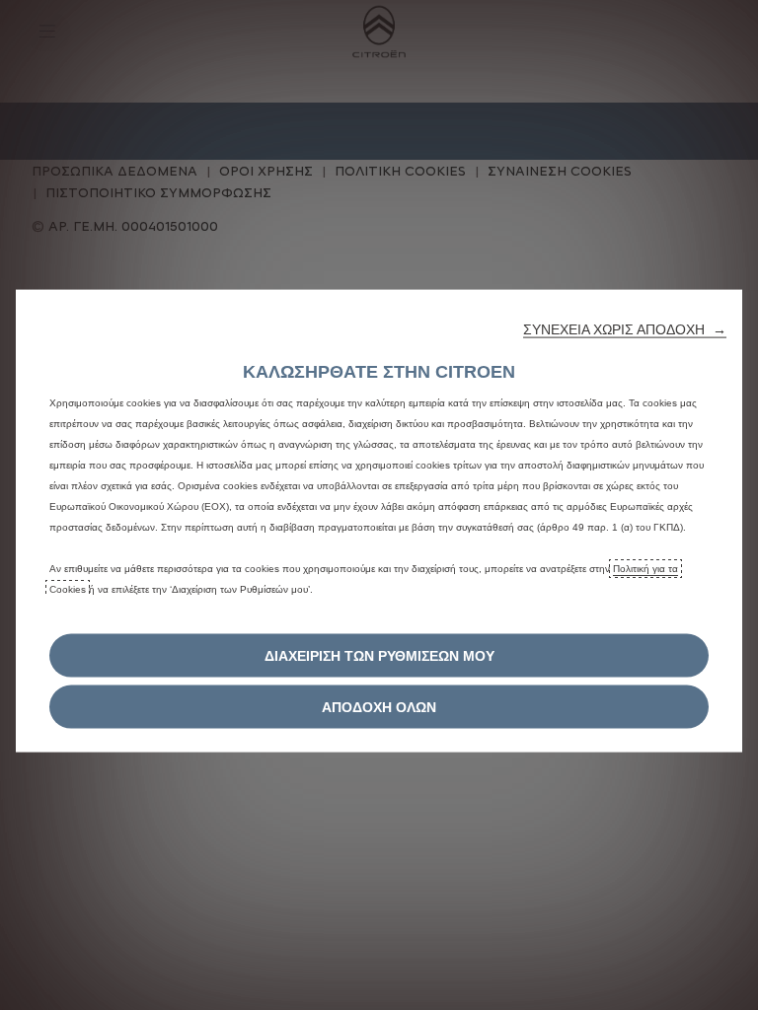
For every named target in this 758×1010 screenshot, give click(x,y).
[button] (624, 329)
